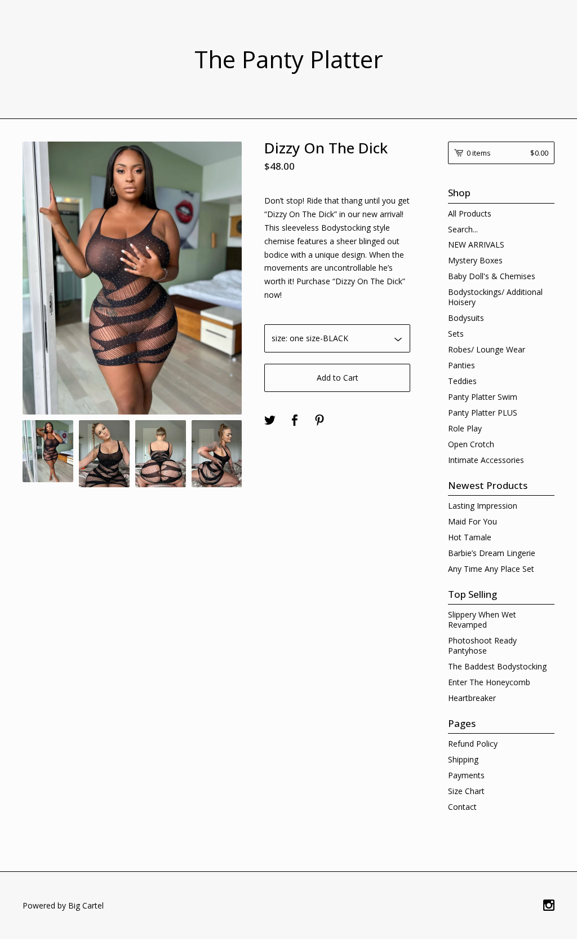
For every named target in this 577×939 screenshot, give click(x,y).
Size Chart (466, 791)
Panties (461, 365)
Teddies (462, 381)
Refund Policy (473, 743)
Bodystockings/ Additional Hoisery (495, 296)
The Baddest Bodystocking (497, 666)
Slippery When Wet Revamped (482, 619)
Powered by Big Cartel (63, 905)
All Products (469, 213)
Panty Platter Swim (482, 396)
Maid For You (472, 521)
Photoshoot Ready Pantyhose (482, 645)
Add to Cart (337, 377)
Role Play (465, 428)
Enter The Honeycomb (489, 682)
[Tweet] (270, 421)
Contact (462, 806)
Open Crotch (471, 444)
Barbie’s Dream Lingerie (491, 553)
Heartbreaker (472, 698)
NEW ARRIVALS (476, 244)
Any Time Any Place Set (491, 568)
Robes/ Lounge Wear (486, 349)
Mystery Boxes (475, 260)
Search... (463, 229)
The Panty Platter (288, 59)
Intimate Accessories (486, 460)
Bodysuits (466, 317)
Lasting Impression (482, 505)
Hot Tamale (469, 537)
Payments (466, 775)
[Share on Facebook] (294, 421)
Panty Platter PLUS (482, 412)
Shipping (463, 759)
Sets (456, 333)
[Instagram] (548, 906)
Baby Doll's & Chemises (491, 276)
